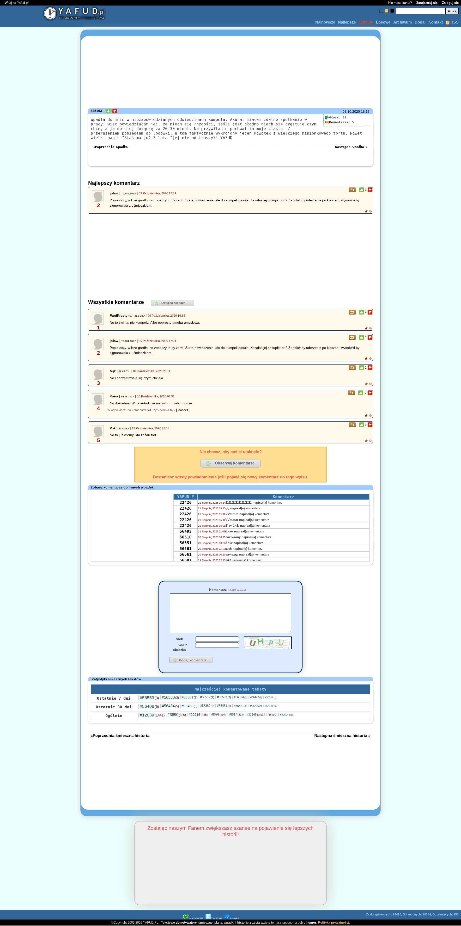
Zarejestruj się (426, 3)
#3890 (177, 715)
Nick (179, 639)
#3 (149, 410)
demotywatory (186, 922)
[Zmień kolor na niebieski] (381, 11)
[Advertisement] (38, 463)
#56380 (207, 706)
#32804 (286, 714)
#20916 (198, 714)
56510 (186, 537)
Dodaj (420, 22)
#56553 (149, 697)
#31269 (255, 714)
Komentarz (227, 590)
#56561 (189, 697)
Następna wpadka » (351, 147)
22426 (186, 502)
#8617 (236, 714)
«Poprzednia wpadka (110, 147)
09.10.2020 (351, 111)
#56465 (189, 706)
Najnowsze (325, 22)
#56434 (170, 706)
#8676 (218, 714)
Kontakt (435, 22)
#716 (271, 714)
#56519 (207, 697)
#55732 (270, 706)
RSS (454, 22)
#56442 (256, 697)
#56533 (170, 697)
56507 (186, 560)
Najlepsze (347, 22)
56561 (186, 548)
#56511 (270, 697)
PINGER (234, 918)
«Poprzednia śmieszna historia (120, 735)
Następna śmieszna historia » (342, 735)
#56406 (149, 706)
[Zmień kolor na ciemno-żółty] (386, 11)
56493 (186, 531)
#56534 (240, 697)
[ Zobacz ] (183, 410)
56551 (186, 543)
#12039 (152, 715)
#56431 (240, 706)
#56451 (224, 706)
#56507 (224, 697)
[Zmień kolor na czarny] (392, 11)
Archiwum (402, 22)
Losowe (383, 22)
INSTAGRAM (196, 918)
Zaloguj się (450, 3)
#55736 (256, 705)
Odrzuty (366, 22)
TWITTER (216, 918)
